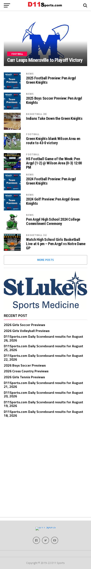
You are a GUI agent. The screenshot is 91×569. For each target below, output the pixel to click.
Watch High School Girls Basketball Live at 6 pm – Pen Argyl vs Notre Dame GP (55, 243)
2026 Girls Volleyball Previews (27, 330)
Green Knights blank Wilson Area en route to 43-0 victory (53, 141)
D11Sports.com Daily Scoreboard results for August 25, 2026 (43, 347)
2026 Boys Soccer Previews (25, 365)
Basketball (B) (36, 114)
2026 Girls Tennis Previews (24, 377)
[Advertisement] (45, 468)
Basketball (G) (36, 235)
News (29, 73)
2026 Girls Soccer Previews (24, 324)
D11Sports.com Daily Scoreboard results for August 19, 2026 (43, 404)
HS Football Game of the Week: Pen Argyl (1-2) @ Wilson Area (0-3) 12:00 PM (54, 163)
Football (32, 134)
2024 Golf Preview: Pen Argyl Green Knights (52, 201)
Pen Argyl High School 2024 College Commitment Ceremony (53, 221)
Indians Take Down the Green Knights (54, 118)
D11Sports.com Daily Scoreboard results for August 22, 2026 (43, 357)
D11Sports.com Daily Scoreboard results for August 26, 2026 (43, 338)
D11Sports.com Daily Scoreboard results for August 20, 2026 (43, 394)
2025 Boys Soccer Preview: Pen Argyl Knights (54, 100)
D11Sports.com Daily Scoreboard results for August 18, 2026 (43, 413)
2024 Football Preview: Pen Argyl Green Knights (51, 181)
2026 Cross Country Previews (26, 371)
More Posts (45, 260)
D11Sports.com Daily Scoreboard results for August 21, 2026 (43, 384)
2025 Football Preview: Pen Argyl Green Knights (51, 80)
